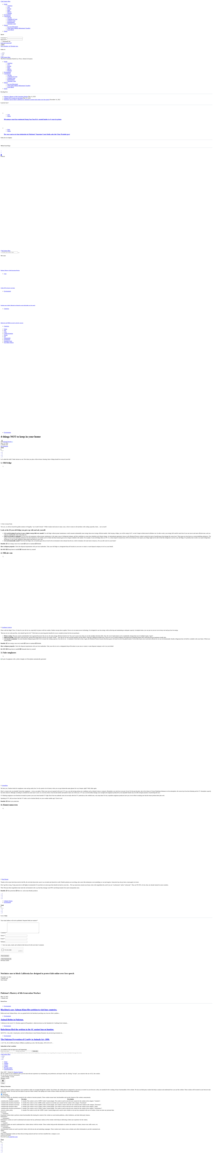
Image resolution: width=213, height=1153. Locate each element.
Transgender (7, 338)
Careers (6, 1064)
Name (3, 935)
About (5, 1061)
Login (2, 44)
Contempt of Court (12, 19)
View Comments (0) (6, 959)
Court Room (7, 16)
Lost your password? (6, 43)
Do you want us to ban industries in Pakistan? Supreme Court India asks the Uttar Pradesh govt (37, 134)
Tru (5, 336)
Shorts (5, 31)
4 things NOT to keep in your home (13, 98)
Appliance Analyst (7, 627)
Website (3, 941)
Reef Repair (5, 879)
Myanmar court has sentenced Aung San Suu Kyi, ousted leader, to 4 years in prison (32, 119)
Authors (6, 1063)
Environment (7, 14)
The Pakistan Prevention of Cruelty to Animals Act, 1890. (25, 1039)
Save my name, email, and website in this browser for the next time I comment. (23, 945)
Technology (7, 339)
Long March (10, 29)
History (6, 25)
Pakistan (9, 13)
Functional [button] (3, 1112)
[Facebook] (1, 150)
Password (4, 39)
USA (5, 332)
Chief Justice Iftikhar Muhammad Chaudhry (18, 28)
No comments (4, 446)
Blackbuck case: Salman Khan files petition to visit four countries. (29, 1010)
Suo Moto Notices (9, 342)
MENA (9, 11)
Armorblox (5, 785)
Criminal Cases (11, 20)
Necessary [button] (3, 1092)
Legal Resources (8, 1069)
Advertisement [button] (4, 1126)
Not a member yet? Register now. (9, 46)
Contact (6, 1066)
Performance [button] (4, 1116)
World (5, 4)
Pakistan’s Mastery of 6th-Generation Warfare (16, 96)
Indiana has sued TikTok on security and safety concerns (12, 322)
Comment (4, 932)
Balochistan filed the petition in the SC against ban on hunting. (27, 1029)
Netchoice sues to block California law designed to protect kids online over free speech (27, 99)
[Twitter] (1, 153)
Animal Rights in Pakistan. (12, 1020)
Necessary (5, 1094)
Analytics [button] (3, 1121)
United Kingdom (8, 333)
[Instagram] (1, 152)
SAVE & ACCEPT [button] (6, 1135)
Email (3, 938)
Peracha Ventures (18, 1072)
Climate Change (8, 901)
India (8, 10)
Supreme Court (8, 341)
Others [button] (2, 1130)
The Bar (9, 17)
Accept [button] (12, 1076)
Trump (5, 335)
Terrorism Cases (11, 23)
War (5, 330)
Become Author (8, 1067)
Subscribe (35, 1051)
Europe (9, 8)
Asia (8, 7)
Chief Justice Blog (5, 1)
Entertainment (11, 22)
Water (5, 329)
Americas (9, 5)
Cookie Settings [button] (5, 1076)
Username (4, 38)
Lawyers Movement (12, 26)
